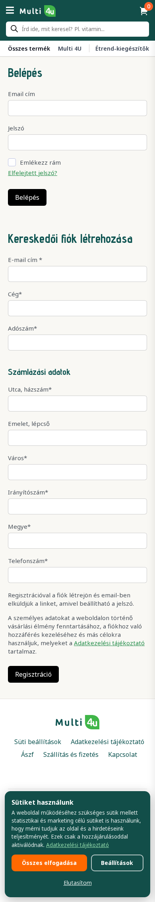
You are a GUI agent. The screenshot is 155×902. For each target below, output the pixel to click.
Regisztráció (33, 674)
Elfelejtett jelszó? (32, 173)
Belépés (27, 197)
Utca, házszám (30, 389)
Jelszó (16, 128)
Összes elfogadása (49, 863)
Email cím (21, 94)
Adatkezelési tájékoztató (109, 643)
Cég (15, 294)
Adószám (22, 328)
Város (17, 458)
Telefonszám (28, 561)
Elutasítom (78, 882)
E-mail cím (25, 260)
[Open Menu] (10, 11)
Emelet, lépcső (29, 423)
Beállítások (117, 863)
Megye (19, 526)
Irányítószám (28, 492)
